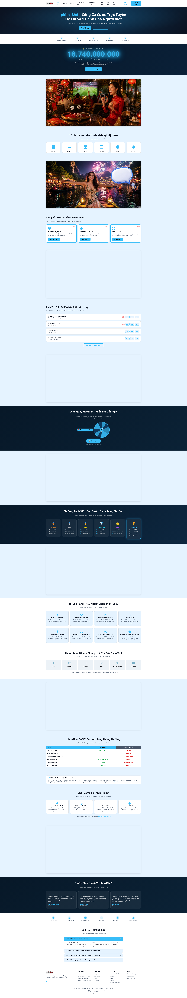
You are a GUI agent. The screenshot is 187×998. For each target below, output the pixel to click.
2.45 (137, 331)
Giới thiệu (80, 974)
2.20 (127, 324)
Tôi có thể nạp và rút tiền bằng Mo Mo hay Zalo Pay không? (83, 950)
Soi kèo (102, 3)
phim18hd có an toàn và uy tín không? (77, 939)
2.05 (137, 338)
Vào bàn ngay (54, 239)
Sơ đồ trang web (131, 978)
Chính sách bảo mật (113, 782)
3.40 (132, 317)
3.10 (132, 324)
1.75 (137, 324)
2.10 (137, 317)
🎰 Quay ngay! (93, 441)
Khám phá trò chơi (100, 28)
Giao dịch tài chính (92, 3)
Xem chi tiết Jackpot (93, 69)
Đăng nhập (125, 3)
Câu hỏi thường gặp (132, 974)
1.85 (127, 317)
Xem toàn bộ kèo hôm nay (93, 345)
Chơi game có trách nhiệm (104, 816)
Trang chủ (57, 3)
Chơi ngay (53, 149)
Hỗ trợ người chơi (131, 976)
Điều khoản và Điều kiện (84, 976)
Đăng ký (136, 3)
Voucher (72, 3)
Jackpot (65, 3)
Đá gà (108, 3)
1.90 (127, 338)
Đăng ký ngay (85, 28)
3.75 (132, 331)
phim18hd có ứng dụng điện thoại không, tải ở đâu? (81, 960)
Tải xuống (114, 3)
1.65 (127, 331)
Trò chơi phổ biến (80, 3)
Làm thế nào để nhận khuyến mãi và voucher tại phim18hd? (83, 955)
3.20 (132, 338)
